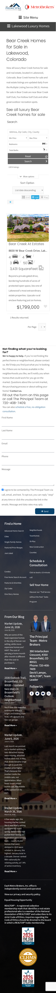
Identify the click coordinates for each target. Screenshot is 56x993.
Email (4, 443)
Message (6, 469)
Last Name (7, 430)
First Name (7, 417)
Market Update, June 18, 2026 (13, 625)
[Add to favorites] (45, 307)
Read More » (10, 668)
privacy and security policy (27, 894)
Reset (28, 156)
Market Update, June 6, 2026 (13, 736)
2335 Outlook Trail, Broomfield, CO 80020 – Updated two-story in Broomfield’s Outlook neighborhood (15, 688)
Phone (5, 456)
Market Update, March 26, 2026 (13, 809)
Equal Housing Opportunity (18, 899)
